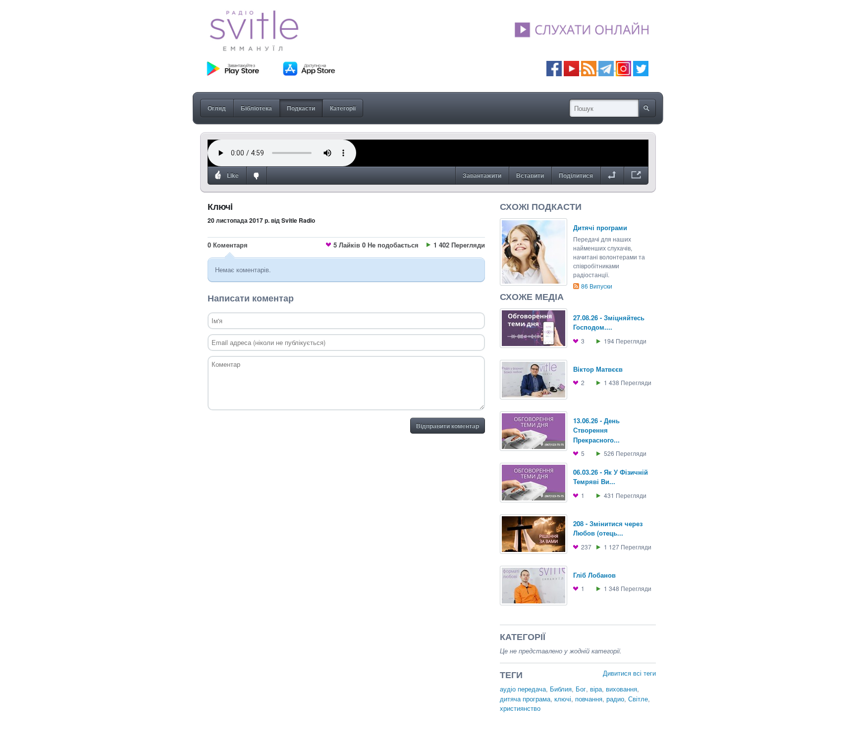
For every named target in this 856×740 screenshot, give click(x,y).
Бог (581, 688)
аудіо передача (523, 688)
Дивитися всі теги (629, 673)
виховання (621, 688)
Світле (638, 698)
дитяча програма (525, 698)
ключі (562, 698)
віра (596, 688)
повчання (588, 698)
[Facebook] (554, 67)
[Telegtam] (606, 67)
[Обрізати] (612, 175)
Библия (561, 688)
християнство (520, 708)
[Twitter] (640, 67)
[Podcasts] (588, 67)
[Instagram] (623, 67)
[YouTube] (572, 67)
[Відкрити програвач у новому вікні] (636, 175)
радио (615, 698)
